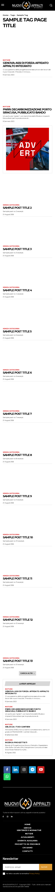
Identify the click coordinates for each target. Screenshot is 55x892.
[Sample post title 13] (27, 642)
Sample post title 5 (17, 331)
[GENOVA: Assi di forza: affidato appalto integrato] (27, 44)
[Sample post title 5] (27, 312)
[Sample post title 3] (27, 230)
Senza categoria (11, 205)
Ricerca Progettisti (16, 742)
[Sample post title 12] (27, 601)
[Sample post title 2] (27, 189)
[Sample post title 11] (27, 560)
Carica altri (26, 673)
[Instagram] (7, 816)
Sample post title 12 (18, 619)
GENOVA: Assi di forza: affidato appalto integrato (25, 64)
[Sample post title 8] (27, 436)
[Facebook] (3, 816)
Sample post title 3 (17, 249)
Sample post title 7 (17, 413)
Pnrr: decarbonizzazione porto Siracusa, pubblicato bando (27, 111)
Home (5, 15)
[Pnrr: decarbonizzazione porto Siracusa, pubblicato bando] (27, 90)
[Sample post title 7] (27, 395)
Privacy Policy (34, 873)
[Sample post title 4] (27, 271)
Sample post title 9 (17, 496)
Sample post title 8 (17, 455)
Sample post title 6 (17, 372)
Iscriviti (44, 867)
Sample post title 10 (18, 537)
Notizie (6, 60)
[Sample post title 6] (27, 354)
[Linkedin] (11, 816)
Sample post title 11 (17, 578)
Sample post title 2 (17, 207)
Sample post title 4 (17, 290)
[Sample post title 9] (27, 477)
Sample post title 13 (17, 661)
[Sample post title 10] (27, 518)
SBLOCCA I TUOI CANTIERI (17, 727)
